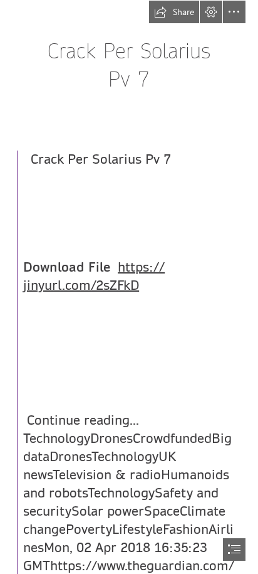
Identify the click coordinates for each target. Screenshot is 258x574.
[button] (174, 12)
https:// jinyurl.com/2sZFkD (94, 276)
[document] (129, 287)
